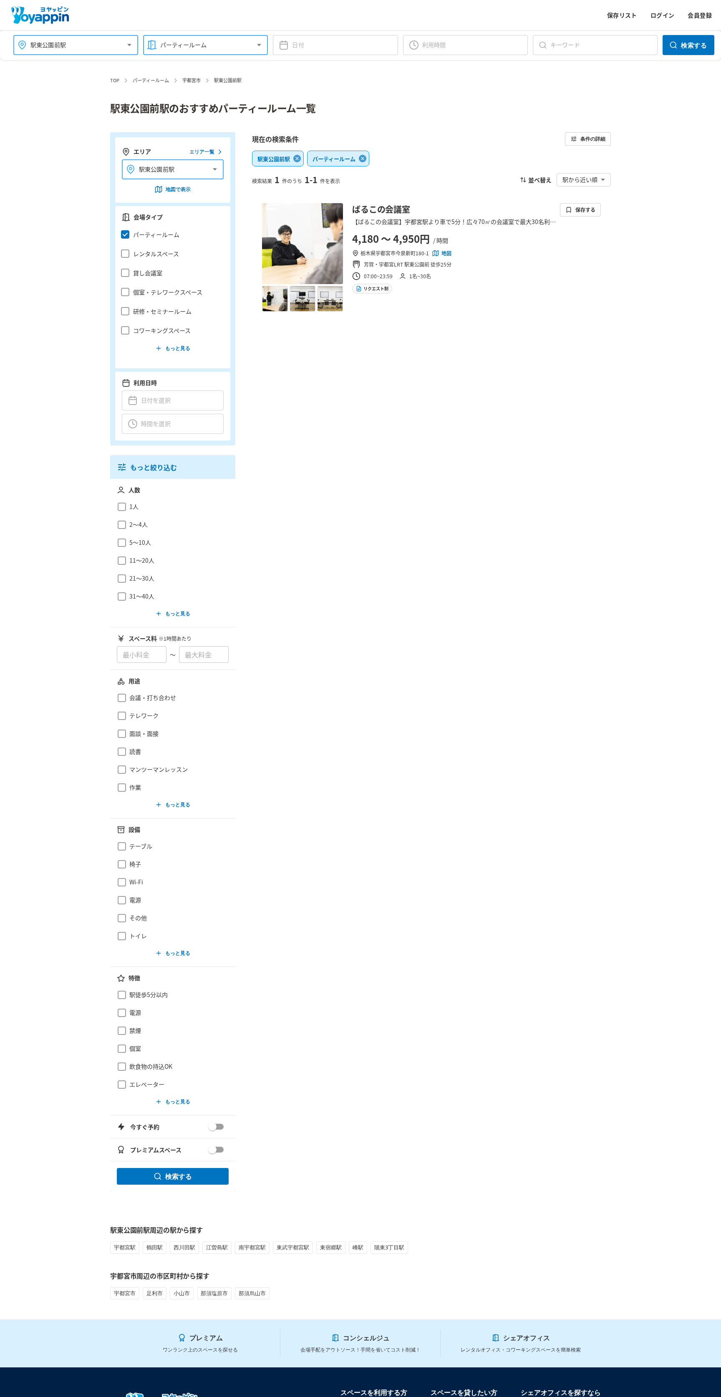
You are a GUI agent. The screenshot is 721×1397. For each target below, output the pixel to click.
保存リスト (622, 15)
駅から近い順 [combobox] (579, 179)
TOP (114, 80)
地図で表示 (178, 189)
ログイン (662, 15)
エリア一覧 (201, 151)
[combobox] (70, 45)
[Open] (129, 45)
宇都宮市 (191, 80)
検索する (694, 45)
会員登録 (700, 15)
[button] (170, 234)
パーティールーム (151, 80)
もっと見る (177, 348)
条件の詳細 (592, 138)
